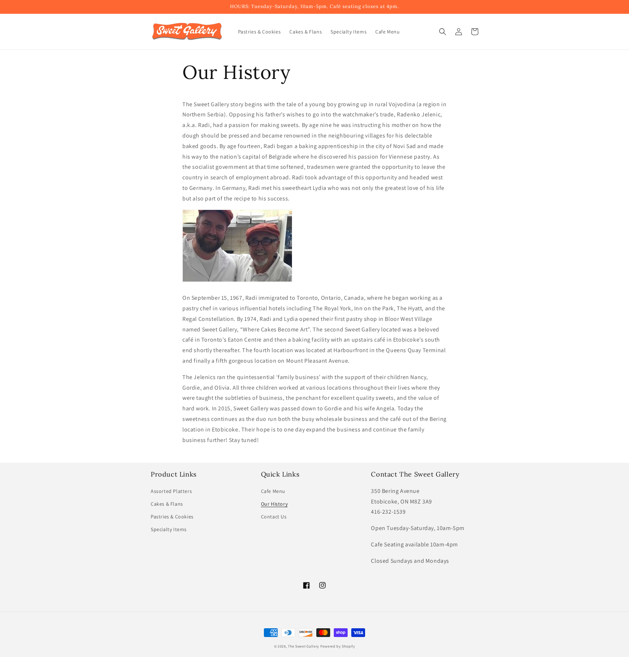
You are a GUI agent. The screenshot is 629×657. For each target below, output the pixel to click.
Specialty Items (169, 529)
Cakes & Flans (167, 504)
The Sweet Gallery (303, 646)
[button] (443, 32)
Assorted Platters (171, 491)
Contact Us (274, 516)
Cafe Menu (273, 491)
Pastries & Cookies (172, 516)
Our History (274, 504)
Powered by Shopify (337, 646)
